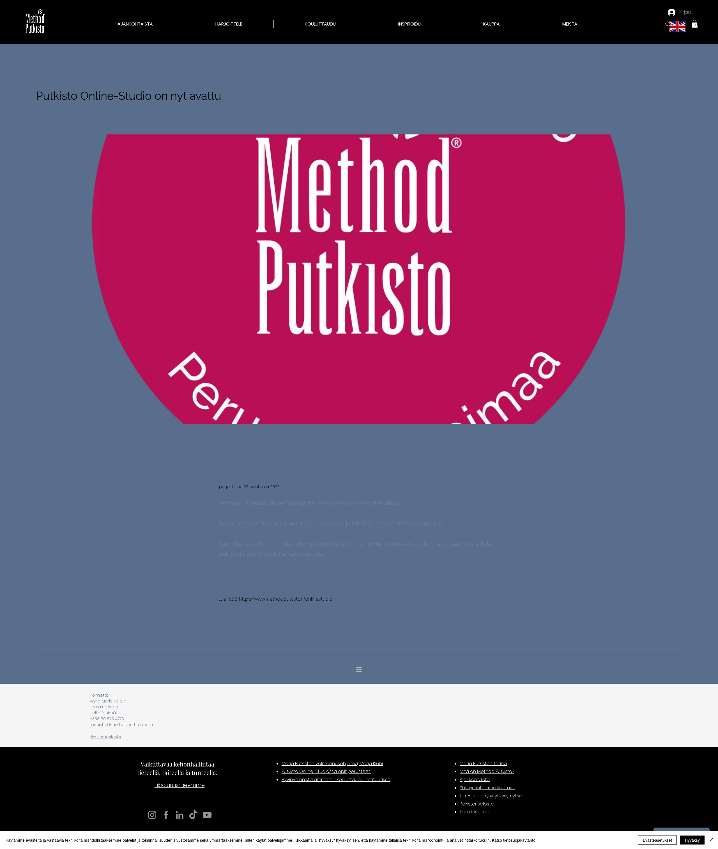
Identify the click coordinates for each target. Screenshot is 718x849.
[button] (228, 24)
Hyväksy (692, 840)
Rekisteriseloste (105, 736)
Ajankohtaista (475, 779)
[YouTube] (207, 814)
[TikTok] (193, 814)
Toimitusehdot (475, 812)
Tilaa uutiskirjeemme (180, 785)
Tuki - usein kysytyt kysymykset (492, 796)
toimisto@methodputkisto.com (121, 724)
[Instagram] (152, 814)
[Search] (668, 24)
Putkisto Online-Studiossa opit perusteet (326, 771)
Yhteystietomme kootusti (487, 787)
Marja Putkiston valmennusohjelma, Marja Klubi (332, 763)
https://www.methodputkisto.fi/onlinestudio (285, 599)
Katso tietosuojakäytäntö (513, 840)
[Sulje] (711, 840)
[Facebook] (165, 814)
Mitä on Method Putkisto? (487, 771)
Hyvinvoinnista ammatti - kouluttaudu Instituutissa (336, 779)
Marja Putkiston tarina (483, 763)
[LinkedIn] (179, 814)
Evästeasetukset (657, 840)
